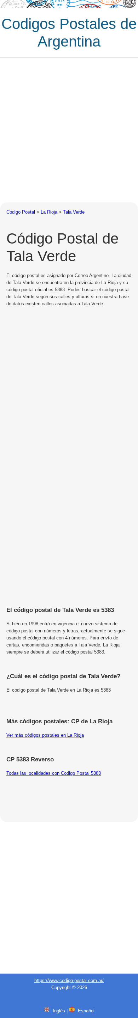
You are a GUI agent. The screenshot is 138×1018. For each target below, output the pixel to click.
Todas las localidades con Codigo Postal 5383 (53, 773)
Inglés (59, 1010)
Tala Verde (74, 212)
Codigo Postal (20, 212)
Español (86, 1010)
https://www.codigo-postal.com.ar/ (69, 980)
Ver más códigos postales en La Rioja (45, 735)
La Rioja (49, 212)
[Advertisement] (69, 130)
